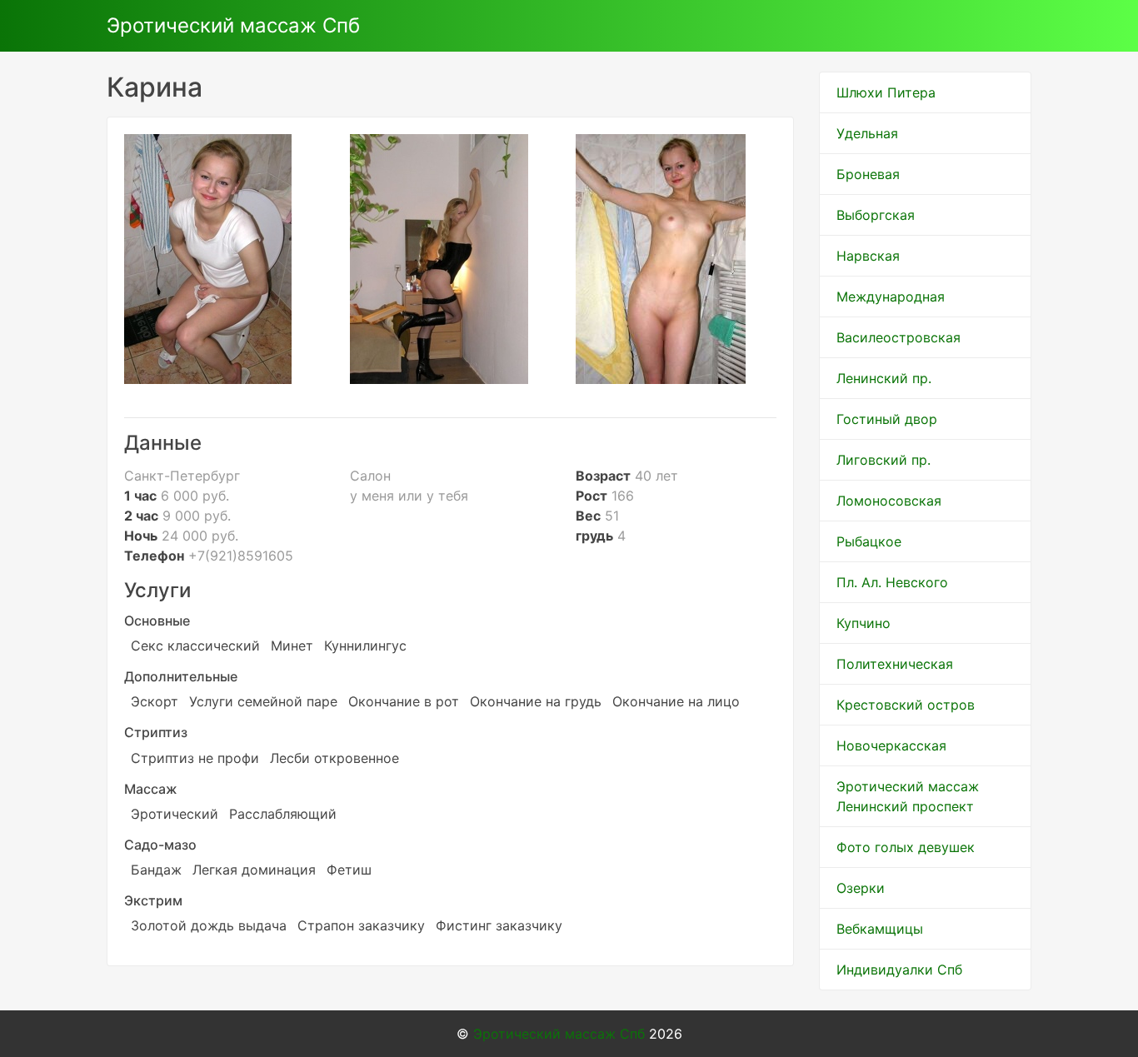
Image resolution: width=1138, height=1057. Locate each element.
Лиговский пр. (883, 459)
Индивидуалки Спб (899, 969)
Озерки (860, 888)
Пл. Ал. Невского (892, 582)
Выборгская (875, 215)
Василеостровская (898, 337)
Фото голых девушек (905, 847)
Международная (890, 296)
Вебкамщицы (879, 928)
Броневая (868, 174)
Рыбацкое (868, 541)
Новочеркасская (891, 745)
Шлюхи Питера (886, 92)
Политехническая (894, 664)
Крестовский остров (905, 704)
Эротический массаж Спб (233, 25)
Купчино (863, 623)
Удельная (867, 133)
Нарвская (868, 255)
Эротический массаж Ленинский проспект (907, 796)
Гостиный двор (886, 419)
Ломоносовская (888, 500)
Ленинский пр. (883, 378)
